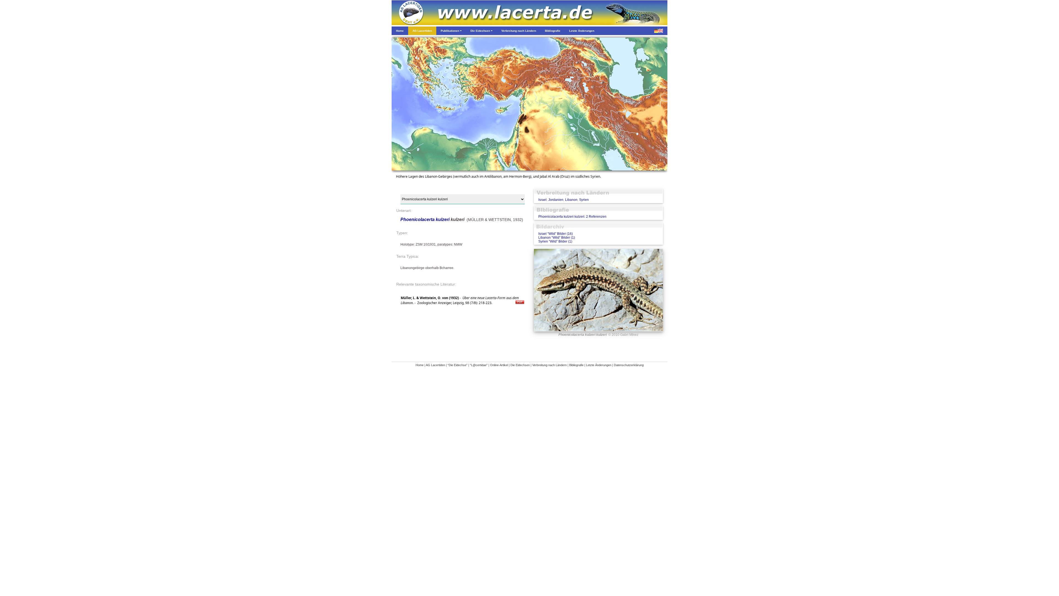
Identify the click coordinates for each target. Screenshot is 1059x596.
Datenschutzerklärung (629, 365)
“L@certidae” (479, 365)
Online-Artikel (499, 365)
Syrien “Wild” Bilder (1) (555, 241)
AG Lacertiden (435, 365)
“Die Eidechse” (457, 365)
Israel (542, 200)
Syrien (584, 200)
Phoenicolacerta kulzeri (425, 219)
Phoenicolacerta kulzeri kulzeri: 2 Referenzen (572, 217)
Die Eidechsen (520, 365)
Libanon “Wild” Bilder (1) (556, 238)
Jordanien (555, 200)
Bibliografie (576, 365)
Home (420, 365)
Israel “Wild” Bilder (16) (555, 234)
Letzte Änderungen (598, 365)
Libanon (571, 200)
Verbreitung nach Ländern (549, 365)
